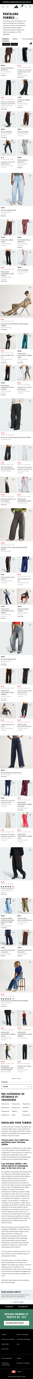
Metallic (14, 1111)
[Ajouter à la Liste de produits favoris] (13, 51)
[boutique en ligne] (16, 7)
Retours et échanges (22, 1334)
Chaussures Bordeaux (5, 1115)
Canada (19, 1371)
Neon (13, 1115)
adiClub (4, 1334)
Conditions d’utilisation (23, 1363)
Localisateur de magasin (24, 1339)
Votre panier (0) (22, 1306)
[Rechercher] (25, 7)
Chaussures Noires (5, 1108)
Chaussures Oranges (26, 1104)
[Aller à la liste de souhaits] (7, 7)
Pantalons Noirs (25, 1108)
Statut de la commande (8, 1339)
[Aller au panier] (30, 7)
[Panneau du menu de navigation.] (3, 7)
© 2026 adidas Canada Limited (16, 1376)
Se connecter (9, 1306)
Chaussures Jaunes (26, 1115)
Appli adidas (5, 1344)
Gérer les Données (7, 1358)
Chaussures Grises (16, 1108)
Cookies (19, 1358)
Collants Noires (25, 1111)
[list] (16, 39)
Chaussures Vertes (16, 1104)
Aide (18, 1344)
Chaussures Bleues (5, 1111)
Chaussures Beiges (5, 1104)
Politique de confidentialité (6, 1364)
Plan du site (5, 1349)
